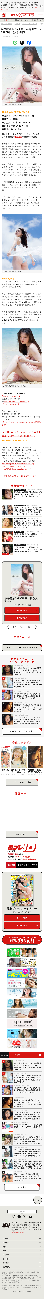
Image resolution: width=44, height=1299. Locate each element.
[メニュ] (40, 15)
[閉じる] (41, 6)
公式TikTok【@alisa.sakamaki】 (15, 469)
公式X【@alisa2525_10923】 (14, 466)
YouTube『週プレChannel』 (15, 402)
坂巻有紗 (18, 137)
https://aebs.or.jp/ (18, 1232)
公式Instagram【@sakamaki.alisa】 (17, 464)
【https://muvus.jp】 (11, 404)
